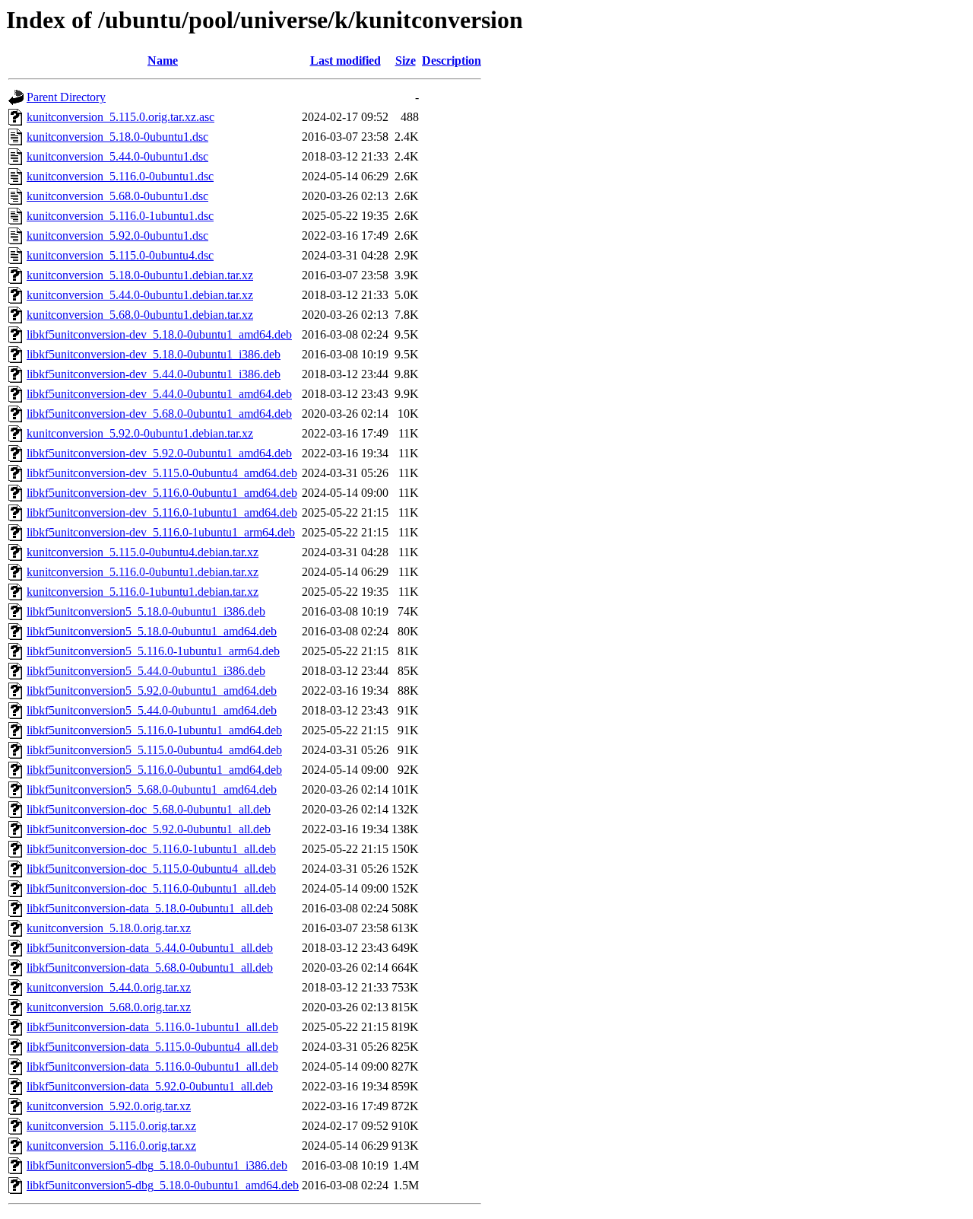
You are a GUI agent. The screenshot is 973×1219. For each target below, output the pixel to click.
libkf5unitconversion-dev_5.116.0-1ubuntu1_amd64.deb (162, 512)
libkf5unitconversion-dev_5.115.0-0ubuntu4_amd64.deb (162, 472)
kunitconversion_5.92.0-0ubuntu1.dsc (117, 235)
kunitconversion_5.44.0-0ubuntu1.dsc (117, 156)
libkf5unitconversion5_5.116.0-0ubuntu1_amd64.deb (154, 769)
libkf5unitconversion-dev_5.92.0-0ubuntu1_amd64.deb (159, 453)
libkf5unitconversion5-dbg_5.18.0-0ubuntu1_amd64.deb (163, 1185)
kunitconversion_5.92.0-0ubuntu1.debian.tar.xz (140, 433)
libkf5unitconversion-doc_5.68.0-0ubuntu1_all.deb (149, 809)
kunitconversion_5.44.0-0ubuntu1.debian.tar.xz (140, 294)
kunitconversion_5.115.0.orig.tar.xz (111, 1125)
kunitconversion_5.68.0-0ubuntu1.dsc (117, 195)
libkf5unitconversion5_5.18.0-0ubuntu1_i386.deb (146, 611)
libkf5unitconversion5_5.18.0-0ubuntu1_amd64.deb (152, 631)
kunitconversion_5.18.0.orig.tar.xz (109, 927)
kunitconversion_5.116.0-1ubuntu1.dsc (120, 215)
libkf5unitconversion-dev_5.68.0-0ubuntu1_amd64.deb (159, 413)
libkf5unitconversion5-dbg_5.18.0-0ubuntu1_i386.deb (157, 1165)
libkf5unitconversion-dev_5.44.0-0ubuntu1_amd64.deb (159, 393)
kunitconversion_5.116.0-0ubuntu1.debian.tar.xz (142, 571)
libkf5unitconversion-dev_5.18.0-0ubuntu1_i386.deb (153, 354)
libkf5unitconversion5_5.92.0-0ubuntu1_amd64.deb (152, 690)
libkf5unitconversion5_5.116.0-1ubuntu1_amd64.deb (154, 730)
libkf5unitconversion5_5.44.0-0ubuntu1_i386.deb (146, 670)
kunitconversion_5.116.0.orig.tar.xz (111, 1145)
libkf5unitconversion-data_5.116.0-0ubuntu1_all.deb (152, 1066)
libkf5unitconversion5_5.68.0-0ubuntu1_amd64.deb (152, 789)
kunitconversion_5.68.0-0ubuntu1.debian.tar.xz (140, 314)
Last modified (345, 60)
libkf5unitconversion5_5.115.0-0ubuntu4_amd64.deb (154, 749)
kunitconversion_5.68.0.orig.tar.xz (109, 1007)
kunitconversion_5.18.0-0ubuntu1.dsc (117, 136)
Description (451, 60)
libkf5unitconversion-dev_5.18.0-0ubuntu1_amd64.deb (159, 334)
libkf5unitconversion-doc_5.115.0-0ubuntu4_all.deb (151, 868)
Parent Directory (66, 97)
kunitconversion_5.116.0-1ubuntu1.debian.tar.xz (142, 591)
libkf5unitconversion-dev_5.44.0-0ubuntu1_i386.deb (153, 374)
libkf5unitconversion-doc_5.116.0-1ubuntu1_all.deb (151, 848)
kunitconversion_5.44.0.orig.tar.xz (109, 987)
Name (162, 60)
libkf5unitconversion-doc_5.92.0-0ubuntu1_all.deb (149, 829)
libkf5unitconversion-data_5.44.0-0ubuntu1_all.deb (150, 947)
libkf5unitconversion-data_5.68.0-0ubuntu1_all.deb (150, 967)
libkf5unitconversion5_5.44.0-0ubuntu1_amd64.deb (152, 710)
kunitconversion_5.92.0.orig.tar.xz (109, 1106)
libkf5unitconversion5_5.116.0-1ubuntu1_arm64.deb (153, 651)
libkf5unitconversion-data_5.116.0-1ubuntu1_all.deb (152, 1026)
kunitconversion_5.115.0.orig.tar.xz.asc (120, 116)
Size (405, 60)
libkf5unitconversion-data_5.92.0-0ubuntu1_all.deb (150, 1086)
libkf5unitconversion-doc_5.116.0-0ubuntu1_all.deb (151, 888)
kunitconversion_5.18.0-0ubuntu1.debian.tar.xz (140, 275)
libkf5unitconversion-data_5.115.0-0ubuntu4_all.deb (152, 1046)
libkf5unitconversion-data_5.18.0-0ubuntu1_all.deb (150, 908)
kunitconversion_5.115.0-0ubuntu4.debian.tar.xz (142, 552)
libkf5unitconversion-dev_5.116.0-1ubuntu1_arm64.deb (161, 532)
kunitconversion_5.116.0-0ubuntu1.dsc (120, 176)
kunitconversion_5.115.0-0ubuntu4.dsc (120, 255)
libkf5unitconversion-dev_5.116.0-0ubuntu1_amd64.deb (162, 492)
